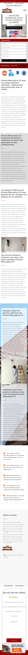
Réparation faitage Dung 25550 (13, 536)
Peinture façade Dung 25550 (13, 522)
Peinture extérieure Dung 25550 (13, 528)
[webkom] (16, 653)
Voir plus (14, 640)
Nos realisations (13, 27)
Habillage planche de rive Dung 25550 (13, 532)
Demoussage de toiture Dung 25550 (15, 524)
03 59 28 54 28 (8, 3)
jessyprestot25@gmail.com (14, 5)
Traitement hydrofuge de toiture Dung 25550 (13, 542)
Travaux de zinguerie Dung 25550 (14, 534)
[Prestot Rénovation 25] (7, 10)
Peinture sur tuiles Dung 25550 (13, 539)
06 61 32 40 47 (19, 3)
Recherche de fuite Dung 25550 (13, 526)
